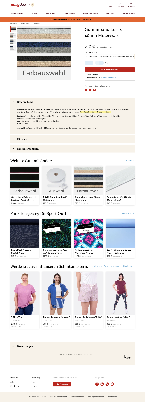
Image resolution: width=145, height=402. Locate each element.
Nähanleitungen (90, 13)
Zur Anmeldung (63, 384)
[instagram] (102, 384)
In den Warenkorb (111, 70)
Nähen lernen (129, 13)
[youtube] (112, 384)
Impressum (113, 397)
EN (29, 5)
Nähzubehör (51, 13)
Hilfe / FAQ (35, 378)
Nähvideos (70, 13)
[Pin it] (90, 90)
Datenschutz (33, 397)
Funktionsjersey (125, 213)
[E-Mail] (94, 90)
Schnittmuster (16, 13)
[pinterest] (107, 384)
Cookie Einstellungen (58, 397)
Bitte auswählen (91, 52)
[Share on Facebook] (86, 90)
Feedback (14, 386)
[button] (111, 5)
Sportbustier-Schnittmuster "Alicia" (95, 112)
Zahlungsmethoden (95, 397)
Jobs (12, 382)
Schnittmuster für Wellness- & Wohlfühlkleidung (111, 266)
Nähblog (110, 13)
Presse (34, 382)
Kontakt (34, 386)
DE (33, 5)
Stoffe (34, 13)
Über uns (14, 378)
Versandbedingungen (108, 77)
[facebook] (97, 384)
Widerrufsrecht (77, 397)
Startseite (13, 23)
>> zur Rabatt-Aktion (86, 19)
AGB (44, 397)
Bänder (36, 23)
